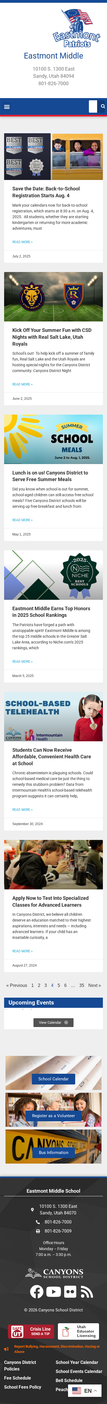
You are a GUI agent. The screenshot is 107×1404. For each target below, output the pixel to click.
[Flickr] (70, 1291)
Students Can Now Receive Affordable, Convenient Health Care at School (51, 756)
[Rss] (87, 1291)
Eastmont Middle (53, 55)
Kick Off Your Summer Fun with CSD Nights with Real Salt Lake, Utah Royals (52, 337)
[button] (6, 106)
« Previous (16, 985)
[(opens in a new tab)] (53, 155)
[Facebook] (37, 1291)
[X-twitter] (20, 1291)
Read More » (22, 242)
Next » (94, 985)
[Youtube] (53, 1291)
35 (81, 985)
